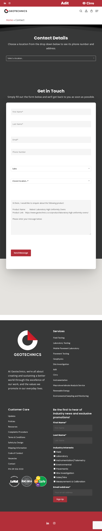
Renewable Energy (61, 390)
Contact (11, 463)
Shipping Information (17, 448)
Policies (11, 421)
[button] (96, 11)
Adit (55, 369)
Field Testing (59, 337)
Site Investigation (61, 364)
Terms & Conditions (16, 437)
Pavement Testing (61, 353)
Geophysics (58, 359)
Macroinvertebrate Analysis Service (69, 385)
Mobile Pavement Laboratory (66, 348)
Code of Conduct (15, 453)
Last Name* (59, 435)
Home (9, 20)
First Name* (60, 422)
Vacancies (12, 458)
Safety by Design (15, 442)
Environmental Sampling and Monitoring (71, 396)
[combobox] (51, 58)
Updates (11, 416)
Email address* (62, 487)
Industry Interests (63, 447)
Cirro (55, 375)
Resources (12, 426)
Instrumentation (60, 380)
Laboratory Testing (61, 343)
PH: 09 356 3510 (15, 469)
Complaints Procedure (18, 432)
